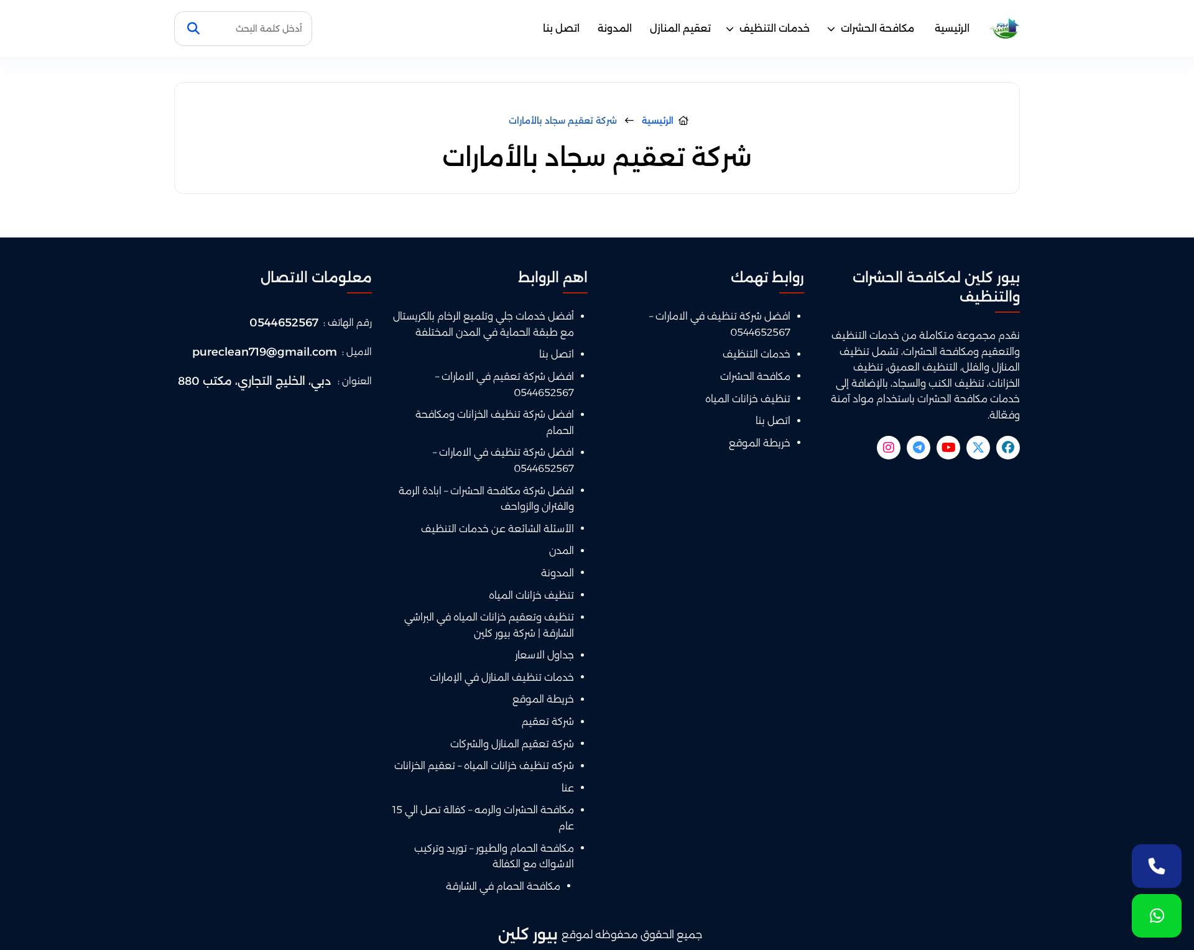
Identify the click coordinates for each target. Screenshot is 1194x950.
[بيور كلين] (1004, 29)
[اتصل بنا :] (1157, 866)
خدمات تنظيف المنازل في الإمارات (502, 677)
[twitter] (978, 447)
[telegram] (918, 447)
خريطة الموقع (759, 443)
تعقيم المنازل (680, 28)
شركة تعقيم (548, 721)
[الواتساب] (1157, 916)
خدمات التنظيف (774, 28)
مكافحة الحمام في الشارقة (503, 886)
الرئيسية (952, 28)
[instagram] (888, 447)
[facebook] (1008, 447)
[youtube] (948, 447)
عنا (568, 788)
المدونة (615, 28)
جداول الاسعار (544, 655)
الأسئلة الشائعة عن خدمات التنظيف (497, 529)
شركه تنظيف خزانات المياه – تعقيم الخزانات (484, 766)
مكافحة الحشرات (877, 28)
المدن (561, 550)
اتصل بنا (561, 28)
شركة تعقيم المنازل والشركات (512, 744)
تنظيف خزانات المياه (747, 399)
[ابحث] (193, 28)
